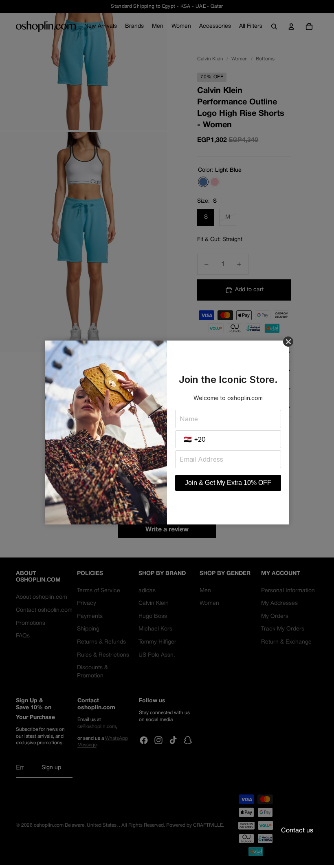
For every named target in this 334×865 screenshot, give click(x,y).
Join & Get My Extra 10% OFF (228, 482)
